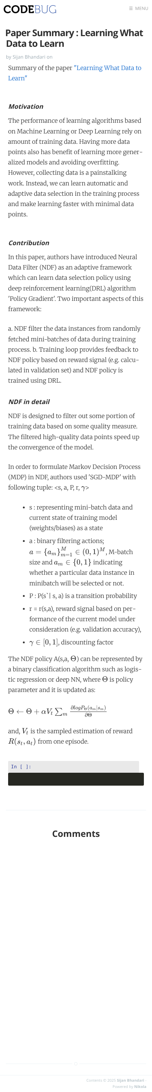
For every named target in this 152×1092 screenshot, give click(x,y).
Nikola (140, 1086)
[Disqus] (76, 942)
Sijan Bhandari (130, 1080)
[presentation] (83, 487)
